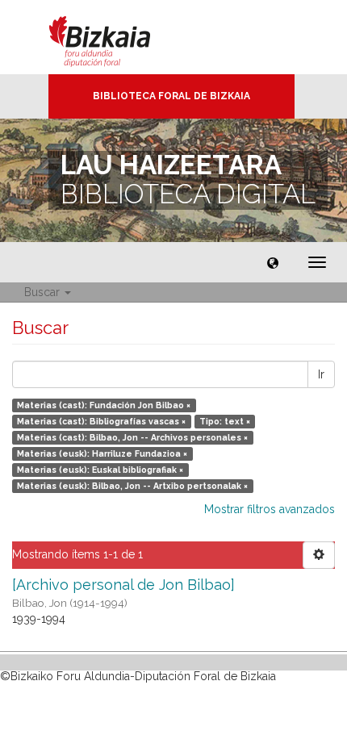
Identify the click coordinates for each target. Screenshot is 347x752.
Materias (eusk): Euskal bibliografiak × (100, 469)
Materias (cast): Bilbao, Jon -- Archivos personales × (132, 437)
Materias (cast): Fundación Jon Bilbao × (103, 405)
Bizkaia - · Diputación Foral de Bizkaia (116, 37)
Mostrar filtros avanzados (269, 509)
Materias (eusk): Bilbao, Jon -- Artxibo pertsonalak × (132, 486)
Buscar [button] (43, 292)
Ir (321, 374)
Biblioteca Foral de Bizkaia (171, 96)
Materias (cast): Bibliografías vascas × (101, 421)
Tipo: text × (224, 421)
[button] (272, 262)
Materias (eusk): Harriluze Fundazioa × (102, 453)
